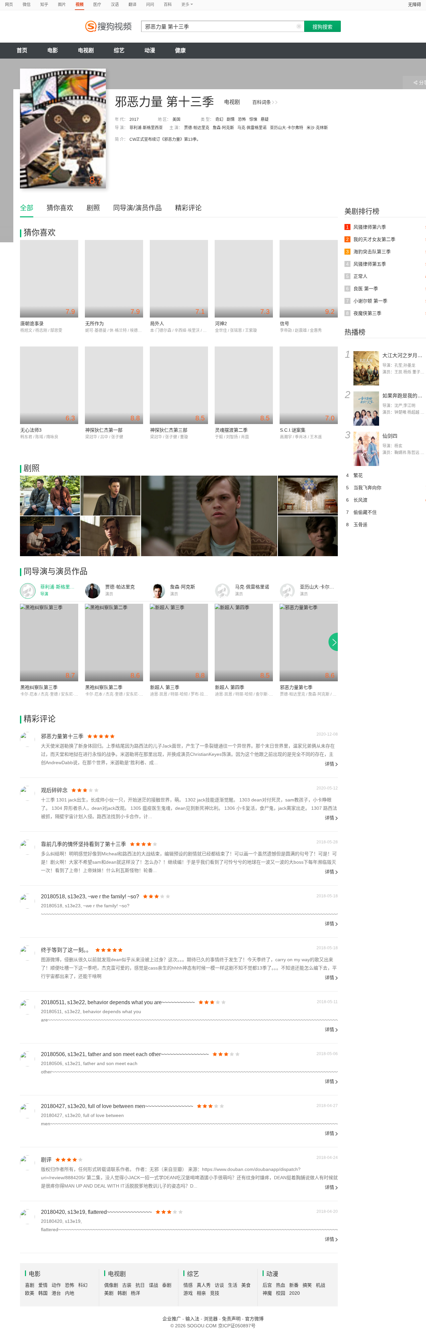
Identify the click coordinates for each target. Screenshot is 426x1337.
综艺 (119, 50)
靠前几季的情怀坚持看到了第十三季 (83, 844)
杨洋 (135, 1293)
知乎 (44, 4)
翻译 (132, 4)
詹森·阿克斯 (223, 127)
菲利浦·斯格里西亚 (146, 127)
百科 (168, 4)
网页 (9, 4)
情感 (188, 1285)
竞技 (214, 1293)
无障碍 (414, 4)
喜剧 (29, 1285)
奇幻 (219, 119)
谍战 (153, 1285)
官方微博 (254, 1318)
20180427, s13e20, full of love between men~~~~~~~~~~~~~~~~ (117, 1106)
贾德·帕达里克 (196, 127)
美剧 (108, 1293)
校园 (280, 1293)
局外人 (157, 323)
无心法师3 (31, 430)
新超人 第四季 (229, 687)
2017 (134, 119)
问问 (150, 4)
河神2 (221, 323)
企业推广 (171, 1318)
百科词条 (261, 102)
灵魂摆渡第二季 (231, 430)
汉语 (115, 4)
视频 (80, 4)
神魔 (267, 1293)
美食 (246, 1285)
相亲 (201, 1293)
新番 (294, 1285)
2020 (294, 1293)
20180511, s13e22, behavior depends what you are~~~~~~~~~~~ (118, 1002)
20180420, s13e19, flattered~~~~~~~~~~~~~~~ (96, 1212)
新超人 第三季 (164, 687)
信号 (284, 323)
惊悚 (253, 119)
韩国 (43, 1293)
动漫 (149, 50)
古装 (126, 1285)
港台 (56, 1293)
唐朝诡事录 (32, 323)
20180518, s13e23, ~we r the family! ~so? (90, 896)
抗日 (140, 1285)
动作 (56, 1285)
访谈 (219, 1285)
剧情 (231, 119)
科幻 (83, 1285)
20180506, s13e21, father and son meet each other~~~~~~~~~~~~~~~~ (125, 1054)
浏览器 (211, 1318)
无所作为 (94, 323)
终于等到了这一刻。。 (66, 950)
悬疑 (265, 119)
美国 (176, 119)
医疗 (97, 4)
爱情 (43, 1285)
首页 (22, 50)
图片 (62, 4)
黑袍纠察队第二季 (103, 687)
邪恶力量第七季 (296, 687)
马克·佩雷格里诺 (252, 127)
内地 (69, 1293)
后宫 (267, 1285)
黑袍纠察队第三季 (39, 687)
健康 (180, 50)
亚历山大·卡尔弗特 (286, 127)
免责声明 (231, 1318)
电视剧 (86, 50)
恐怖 (242, 119)
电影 (52, 50)
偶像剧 (111, 1285)
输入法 (192, 1318)
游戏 (188, 1293)
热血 (280, 1285)
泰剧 (166, 1285)
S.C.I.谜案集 (293, 430)
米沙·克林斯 (317, 127)
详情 (329, 764)
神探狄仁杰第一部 (103, 430)
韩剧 (122, 1293)
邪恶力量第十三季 (62, 736)
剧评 (46, 1160)
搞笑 (307, 1285)
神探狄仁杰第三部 (168, 430)
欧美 (29, 1293)
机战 (320, 1285)
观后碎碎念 (54, 790)
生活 (232, 1285)
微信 (27, 4)
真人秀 (204, 1285)
